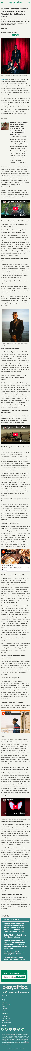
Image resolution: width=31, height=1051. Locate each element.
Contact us (5, 1016)
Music (3, 1001)
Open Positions (6, 1022)
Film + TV (4, 1003)
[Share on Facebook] (13, 35)
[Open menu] (2, 2)
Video (3, 1006)
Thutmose (4, 79)
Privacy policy (6, 1018)
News (3, 999)
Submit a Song (6, 1020)
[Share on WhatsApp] (18, 35)
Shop (3, 1010)
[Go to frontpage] (15, 3)
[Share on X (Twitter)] (15, 35)
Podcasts (4, 1008)
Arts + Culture (6, 1004)
